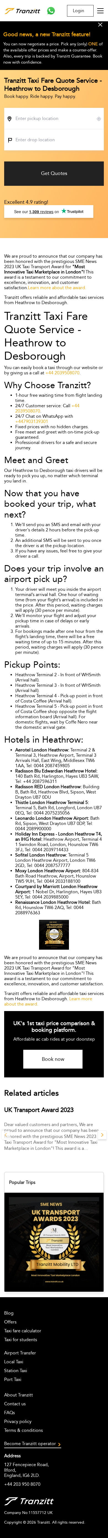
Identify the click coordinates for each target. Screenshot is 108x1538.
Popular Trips (22, 1182)
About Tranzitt (18, 1395)
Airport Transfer (20, 1353)
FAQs (9, 1412)
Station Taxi (15, 1370)
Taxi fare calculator (22, 1330)
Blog (9, 1313)
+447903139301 (31, 421)
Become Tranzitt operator (30, 1443)
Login (78, 10)
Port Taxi (12, 1379)
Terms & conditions (23, 1430)
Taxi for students (20, 1339)
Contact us (15, 1403)
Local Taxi (13, 1361)
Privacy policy (18, 1421)
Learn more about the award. (57, 287)
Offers (10, 1322)
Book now (53, 1059)
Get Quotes (54, 173)
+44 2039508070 (62, 372)
